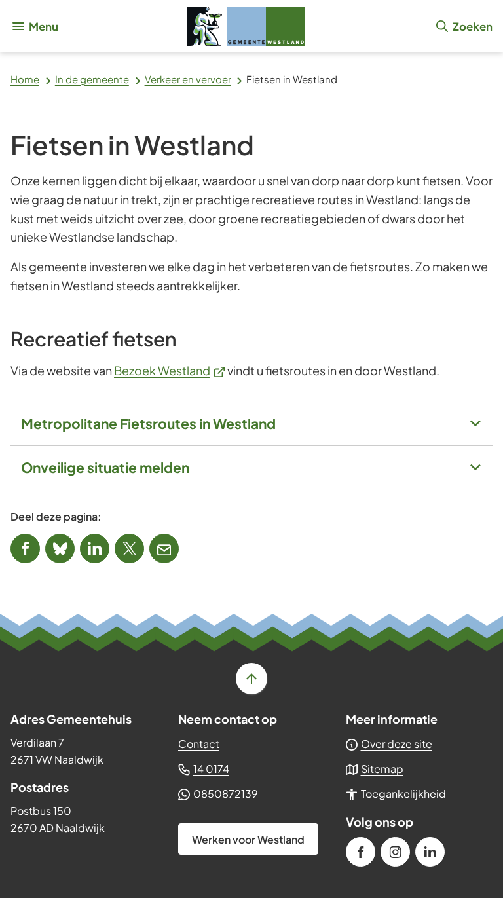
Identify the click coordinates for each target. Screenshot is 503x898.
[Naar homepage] (246, 26)
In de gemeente (92, 79)
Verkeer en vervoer (188, 79)
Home (24, 79)
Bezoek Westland (169, 370)
